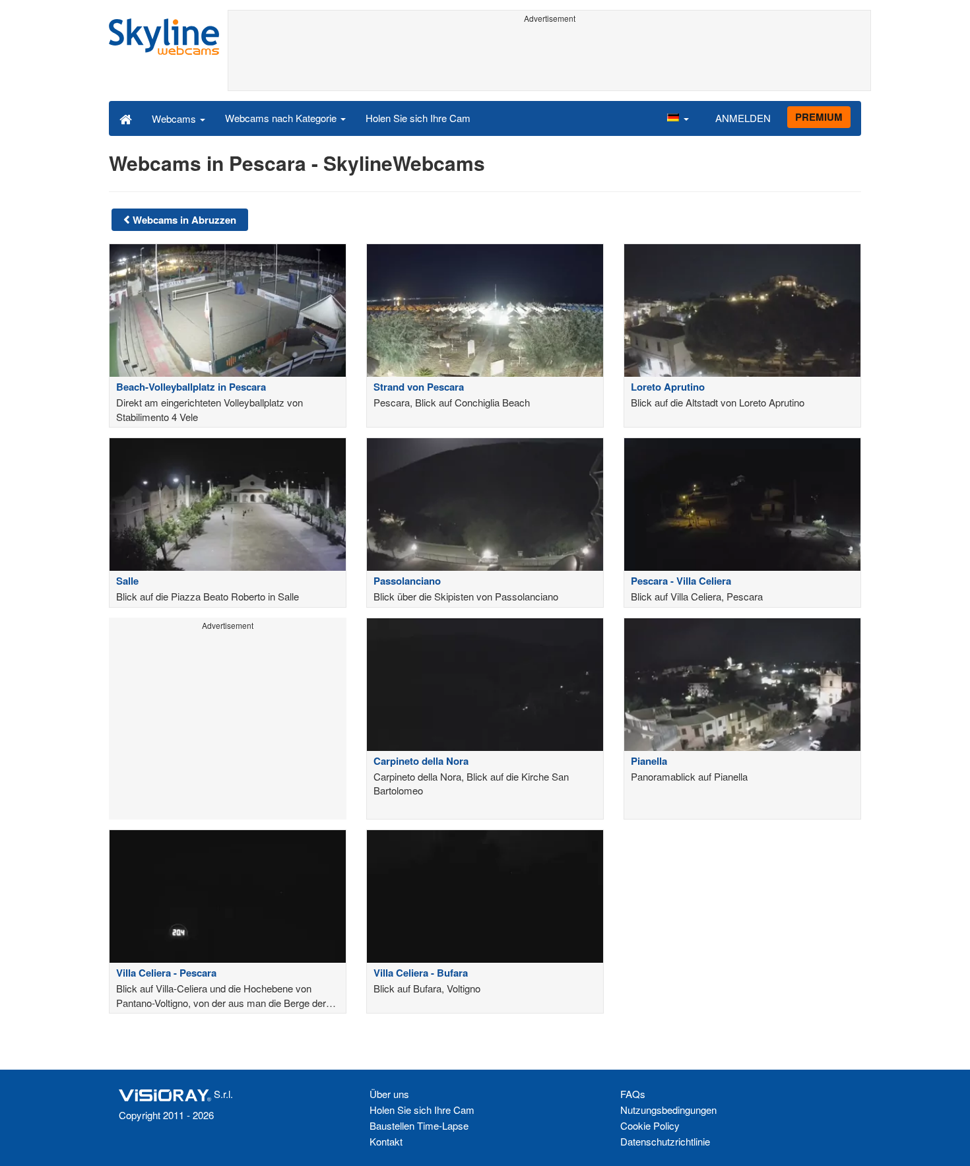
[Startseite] (126, 118)
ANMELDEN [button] (743, 118)
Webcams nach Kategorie (282, 118)
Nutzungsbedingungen (668, 1110)
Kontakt (386, 1141)
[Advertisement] (549, 57)
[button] (678, 118)
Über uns (389, 1094)
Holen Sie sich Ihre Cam (418, 118)
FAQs (632, 1094)
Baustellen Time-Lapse (419, 1125)
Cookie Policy (650, 1125)
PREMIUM (819, 117)
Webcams (175, 118)
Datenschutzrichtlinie (665, 1141)
